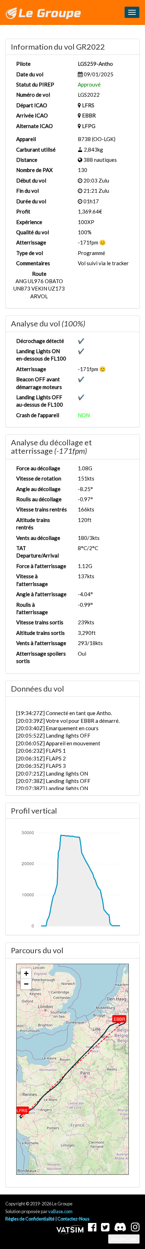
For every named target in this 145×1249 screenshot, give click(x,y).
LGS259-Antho (95, 63)
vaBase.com (60, 1211)
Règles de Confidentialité (30, 1219)
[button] (17, 1109)
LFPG (88, 126)
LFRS (88, 105)
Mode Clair (124, 1239)
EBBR (89, 115)
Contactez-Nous (73, 1219)
